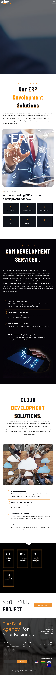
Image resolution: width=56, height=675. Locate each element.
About (50, 622)
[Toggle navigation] (54, 2)
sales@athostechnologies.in (11, 646)
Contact (49, 624)
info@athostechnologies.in (11, 645)
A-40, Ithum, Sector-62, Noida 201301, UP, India (28, 645)
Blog (51, 626)
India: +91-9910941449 (46, 645)
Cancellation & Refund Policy (47, 632)
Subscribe (22, 661)
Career (50, 628)
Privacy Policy (47, 629)
